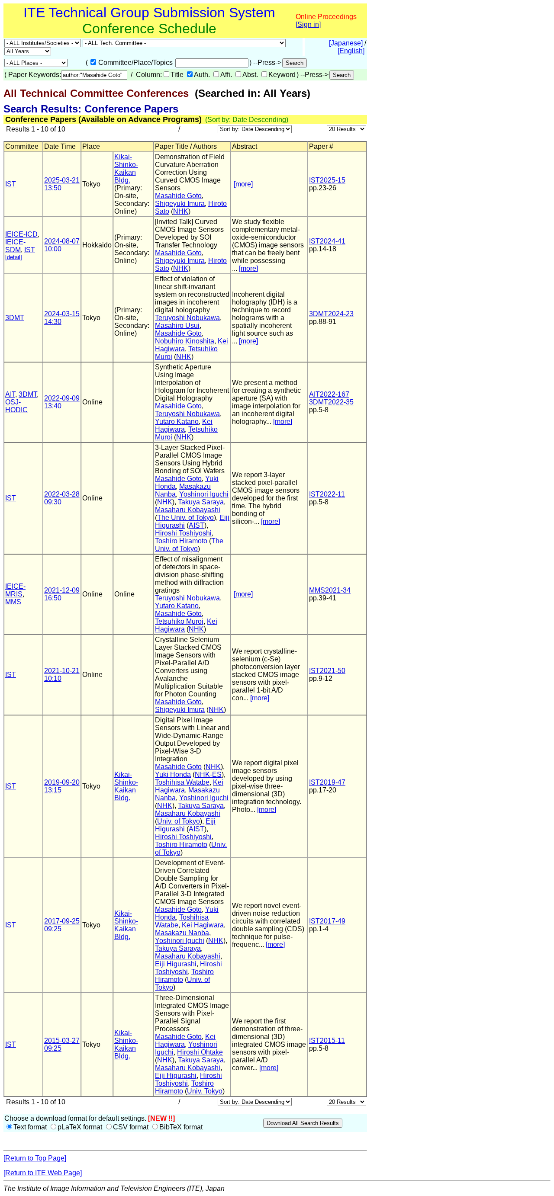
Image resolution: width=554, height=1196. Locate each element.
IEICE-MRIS (15, 590)
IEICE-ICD (21, 234)
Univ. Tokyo (204, 1091)
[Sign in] (308, 24)
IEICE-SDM (15, 245)
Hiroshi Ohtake (200, 1052)
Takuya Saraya (201, 502)
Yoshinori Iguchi (204, 494)
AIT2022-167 (329, 394)
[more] (243, 184)
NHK (180, 211)
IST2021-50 (327, 670)
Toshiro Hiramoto (181, 541)
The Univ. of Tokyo (185, 517)
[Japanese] (346, 43)
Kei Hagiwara (184, 425)
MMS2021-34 (330, 590)
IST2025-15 (327, 180)
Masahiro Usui (177, 325)
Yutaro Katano (177, 421)
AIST (196, 525)
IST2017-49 (327, 921)
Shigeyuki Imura (180, 203)
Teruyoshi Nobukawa (187, 317)
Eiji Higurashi (175, 964)
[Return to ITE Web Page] (42, 1173)
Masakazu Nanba (182, 932)
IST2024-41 (327, 241)
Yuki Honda (173, 774)
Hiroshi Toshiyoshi (183, 533)
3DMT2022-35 (331, 402)
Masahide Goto (178, 195)
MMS (13, 602)
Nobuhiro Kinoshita (184, 341)
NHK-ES (208, 774)
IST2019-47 (327, 782)
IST (10, 184)
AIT (10, 394)
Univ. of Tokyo (178, 821)
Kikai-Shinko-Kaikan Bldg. (126, 168)
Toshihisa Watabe (182, 782)
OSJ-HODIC (16, 406)
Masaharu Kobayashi (187, 509)
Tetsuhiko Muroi (179, 621)
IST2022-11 (327, 494)
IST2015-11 (327, 1040)
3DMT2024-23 (331, 313)
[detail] (13, 257)
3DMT (14, 317)
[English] (351, 51)
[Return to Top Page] (34, 1158)
